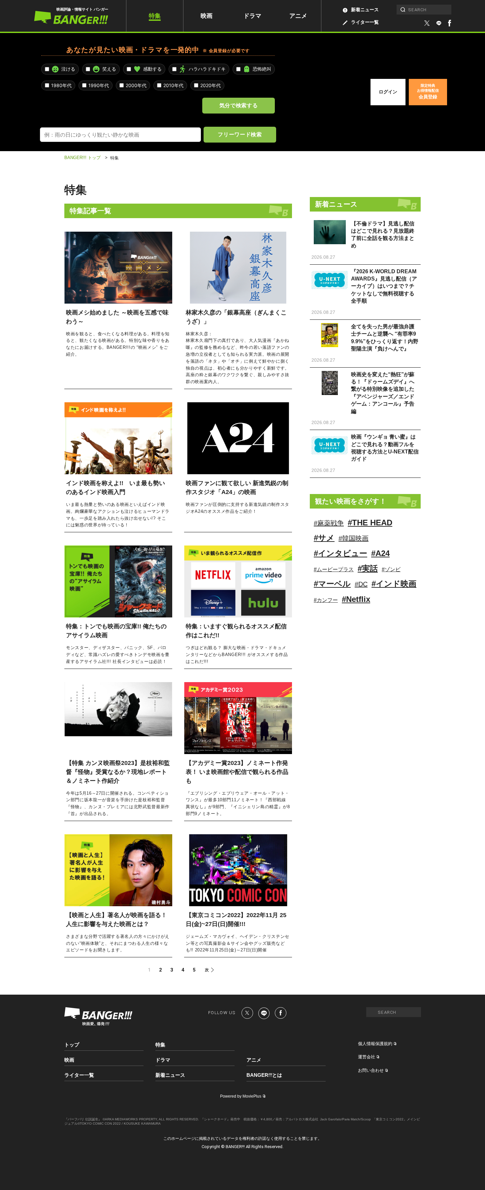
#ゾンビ (391, 569)
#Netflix (356, 599)
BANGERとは (264, 1075)
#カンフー (326, 600)
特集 (155, 16)
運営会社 (366, 1056)
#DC (361, 584)
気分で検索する (238, 105)
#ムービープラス (334, 569)
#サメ (324, 537)
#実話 (368, 568)
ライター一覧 (365, 22)
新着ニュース (365, 9)
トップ (71, 1044)
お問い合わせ (371, 1070)
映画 (206, 16)
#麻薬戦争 (329, 523)
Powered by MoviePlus (240, 1096)
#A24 (380, 553)
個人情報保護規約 (375, 1043)
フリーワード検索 (240, 134)
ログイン (388, 91)
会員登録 (428, 91)
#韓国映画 (354, 538)
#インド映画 (394, 583)
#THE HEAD (370, 522)
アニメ (298, 16)
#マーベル (332, 583)
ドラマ (252, 16)
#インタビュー (340, 553)
